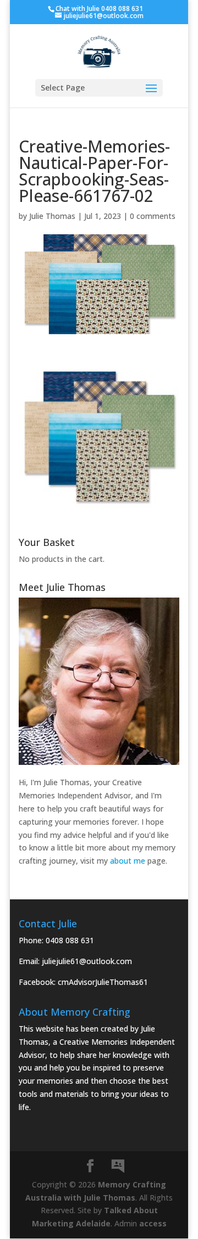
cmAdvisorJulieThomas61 (103, 982)
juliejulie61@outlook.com (87, 961)
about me (127, 860)
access (153, 1223)
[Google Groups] (118, 1166)
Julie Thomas (52, 216)
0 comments (152, 216)
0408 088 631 (70, 940)
